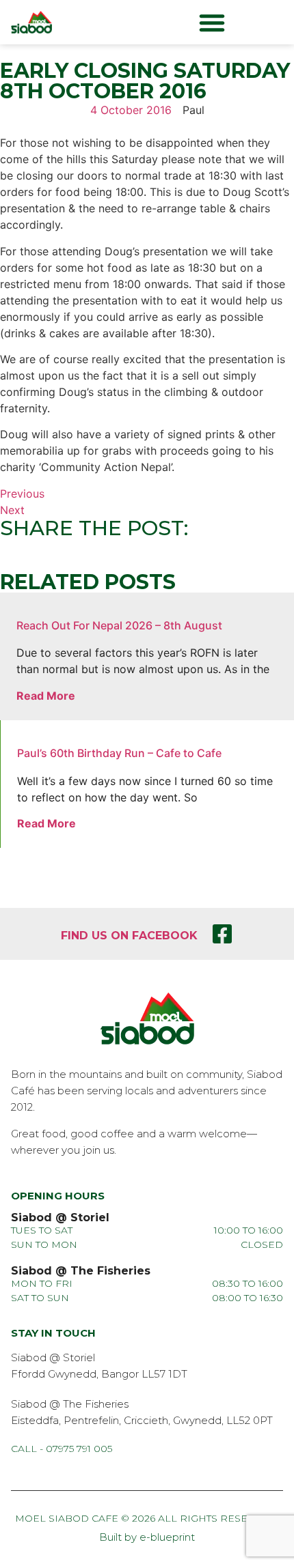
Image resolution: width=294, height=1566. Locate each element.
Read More (45, 695)
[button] (211, 22)
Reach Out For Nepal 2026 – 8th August (119, 625)
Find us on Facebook (129, 935)
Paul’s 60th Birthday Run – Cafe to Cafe (119, 753)
